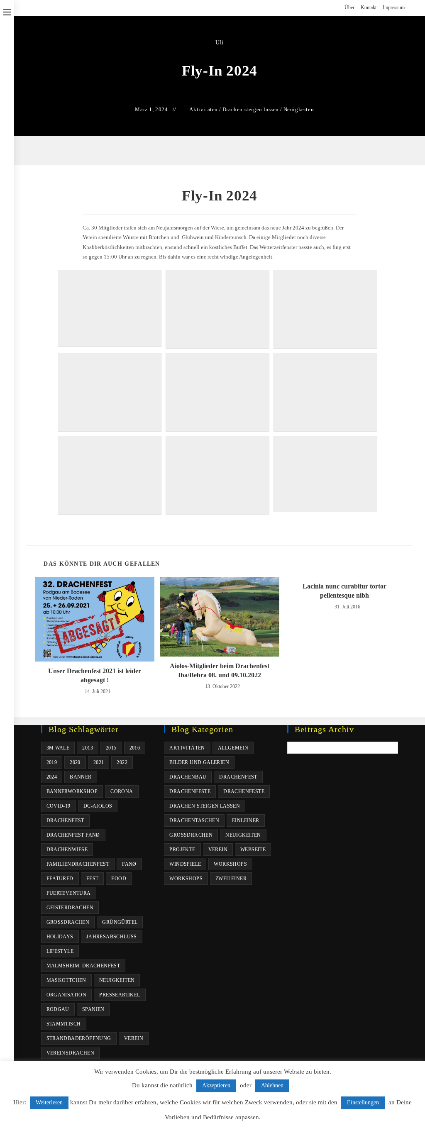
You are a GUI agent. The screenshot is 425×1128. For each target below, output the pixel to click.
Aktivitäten (203, 109)
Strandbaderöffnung (78, 1038)
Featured (59, 878)
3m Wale (58, 748)
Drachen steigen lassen (250, 109)
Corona (121, 791)
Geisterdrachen (70, 908)
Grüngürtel (119, 922)
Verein (133, 1038)
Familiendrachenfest (78, 864)
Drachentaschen (194, 820)
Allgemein (233, 748)
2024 (51, 777)
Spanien (93, 1009)
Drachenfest (65, 820)
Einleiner (245, 820)
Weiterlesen (49, 1102)
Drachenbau (187, 777)
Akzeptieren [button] (216, 1085)
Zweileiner (231, 878)
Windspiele (185, 864)
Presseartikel (119, 995)
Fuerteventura (68, 893)
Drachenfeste (189, 791)
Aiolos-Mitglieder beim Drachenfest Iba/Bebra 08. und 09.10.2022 (219, 670)
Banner (80, 777)
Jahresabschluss (111, 937)
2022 (122, 762)
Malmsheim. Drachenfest (83, 966)
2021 (98, 762)
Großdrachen (68, 922)
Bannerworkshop (72, 791)
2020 (75, 762)
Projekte (182, 849)
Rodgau (57, 1009)
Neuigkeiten (298, 109)
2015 (111, 748)
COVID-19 (58, 806)
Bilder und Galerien (199, 762)
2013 (87, 748)
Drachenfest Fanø (73, 835)
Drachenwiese (67, 849)
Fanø (129, 864)
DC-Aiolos (97, 806)
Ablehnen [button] (272, 1085)
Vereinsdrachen (70, 1053)
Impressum (394, 7)
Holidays (59, 937)
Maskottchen (66, 980)
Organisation (66, 995)
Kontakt (368, 7)
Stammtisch (63, 1024)
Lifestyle (60, 951)
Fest (92, 878)
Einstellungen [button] (363, 1102)
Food (118, 878)
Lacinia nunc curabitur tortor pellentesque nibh (344, 591)
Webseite (253, 849)
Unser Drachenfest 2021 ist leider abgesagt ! (94, 675)
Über (349, 7)
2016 (134, 748)
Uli (219, 42)
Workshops (230, 864)
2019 (51, 762)
